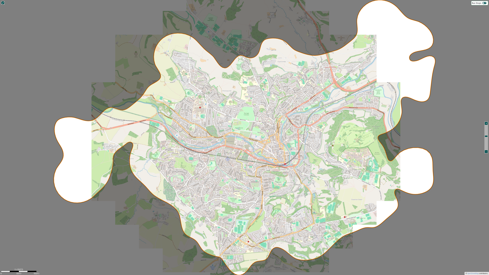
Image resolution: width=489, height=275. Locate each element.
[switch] (484, 3)
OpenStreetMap (473, 273)
